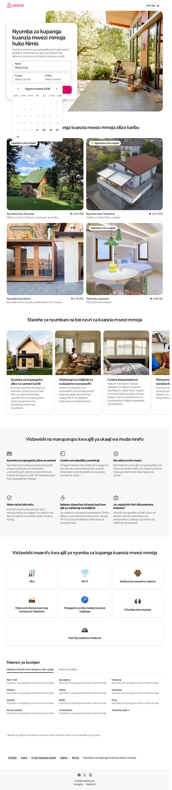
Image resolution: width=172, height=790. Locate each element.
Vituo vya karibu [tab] (68, 669)
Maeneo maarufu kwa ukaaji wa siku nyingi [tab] (30, 669)
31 (18, 136)
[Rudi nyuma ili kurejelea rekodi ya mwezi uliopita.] (18, 89)
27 (37, 130)
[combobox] (42, 68)
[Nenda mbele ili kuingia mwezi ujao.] (57, 89)
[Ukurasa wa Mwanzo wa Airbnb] (15, 5)
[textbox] (27, 79)
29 (50, 130)
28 (44, 130)
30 (57, 130)
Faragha (78, 784)
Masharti (91, 784)
